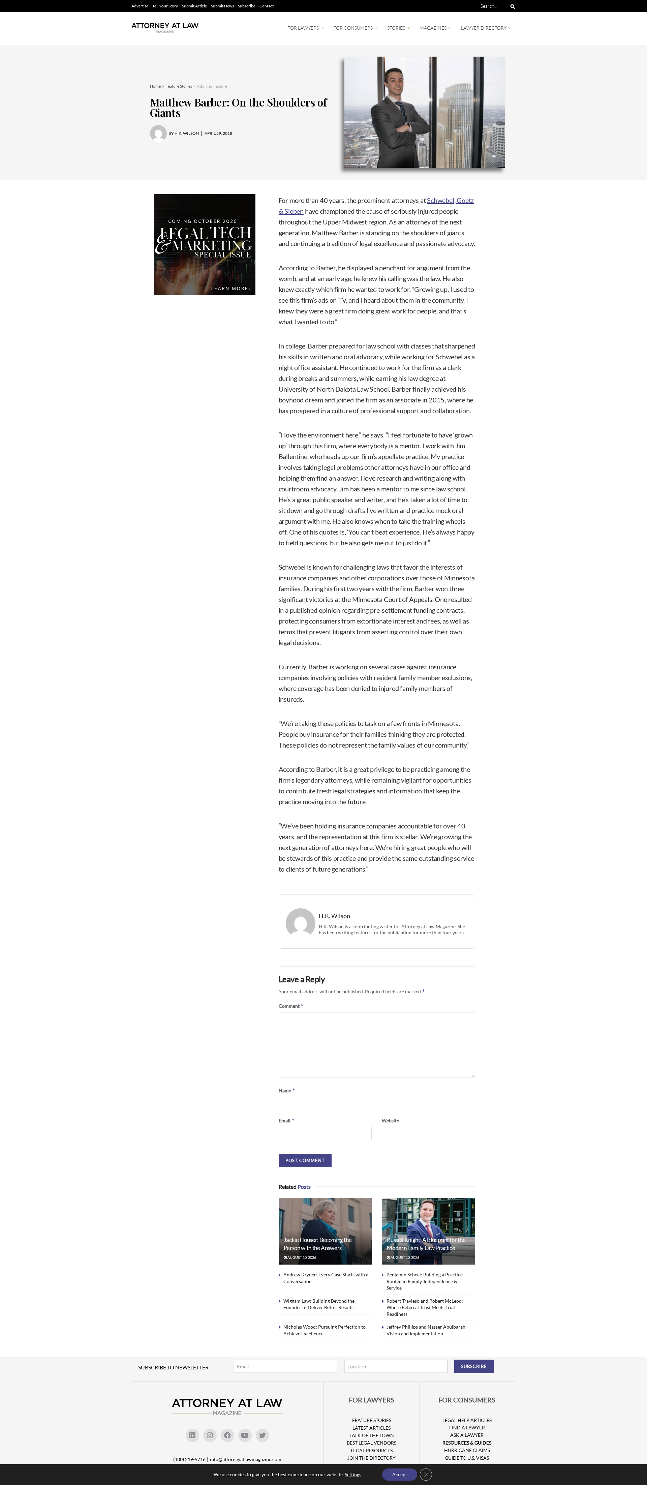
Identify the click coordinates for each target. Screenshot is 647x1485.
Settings (353, 1474)
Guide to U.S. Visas (467, 1458)
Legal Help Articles (467, 1420)
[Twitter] (262, 1435)
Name (287, 1090)
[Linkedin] (192, 1435)
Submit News (222, 5)
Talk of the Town (371, 1435)
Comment (291, 1006)
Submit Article (194, 5)
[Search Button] (511, 6)
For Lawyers (303, 28)
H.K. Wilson (334, 915)
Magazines (433, 28)
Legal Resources (372, 1450)
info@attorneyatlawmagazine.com (245, 1459)
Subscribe (246, 5)
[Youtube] (245, 1435)
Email (287, 1120)
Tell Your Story (165, 5)
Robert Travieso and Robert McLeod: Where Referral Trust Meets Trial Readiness (425, 1307)
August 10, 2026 (301, 1257)
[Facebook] (227, 1435)
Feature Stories (178, 86)
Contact (266, 5)
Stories (396, 28)
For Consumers (353, 28)
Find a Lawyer (467, 1427)
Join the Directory (371, 1458)
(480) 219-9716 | (191, 1459)
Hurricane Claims (467, 1450)
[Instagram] (210, 1435)
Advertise (139, 5)
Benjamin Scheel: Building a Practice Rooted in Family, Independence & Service (425, 1281)
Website (390, 1120)
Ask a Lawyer (467, 1435)
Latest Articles (371, 1428)
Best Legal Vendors (371, 1443)
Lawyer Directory (483, 28)
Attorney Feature (212, 86)
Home (155, 86)
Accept (399, 1474)
